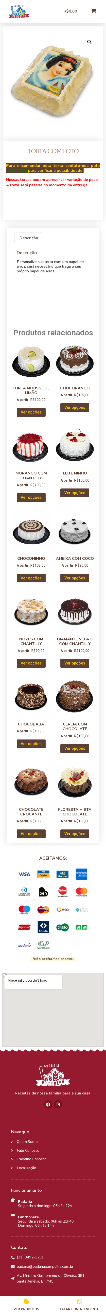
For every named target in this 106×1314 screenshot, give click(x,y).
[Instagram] (58, 1104)
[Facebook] (48, 1104)
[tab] (29, 238)
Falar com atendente (79, 1309)
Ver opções (31, 412)
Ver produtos (26, 1309)
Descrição (28, 238)
